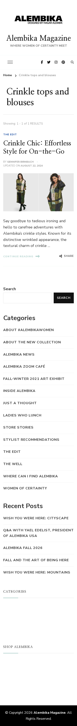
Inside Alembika (19, 390)
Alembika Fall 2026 (23, 548)
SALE (8, 675)
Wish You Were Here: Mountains (36, 572)
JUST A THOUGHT (20, 606)
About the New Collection (32, 342)
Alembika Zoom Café (24, 366)
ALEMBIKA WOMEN (21, 613)
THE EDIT (10, 134)
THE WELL (12, 464)
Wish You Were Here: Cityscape (36, 518)
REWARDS (13, 689)
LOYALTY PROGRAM (21, 682)
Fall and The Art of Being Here (36, 560)
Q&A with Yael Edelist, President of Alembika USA (38, 533)
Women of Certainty (25, 488)
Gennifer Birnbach (20, 161)
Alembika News (19, 354)
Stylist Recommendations (31, 439)
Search (9, 288)
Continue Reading (18, 256)
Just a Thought (20, 403)
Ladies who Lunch (22, 415)
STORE (9, 661)
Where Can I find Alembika (30, 476)
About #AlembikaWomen (28, 330)
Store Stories (18, 427)
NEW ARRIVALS (18, 668)
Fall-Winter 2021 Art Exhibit (34, 378)
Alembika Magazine (38, 38)
